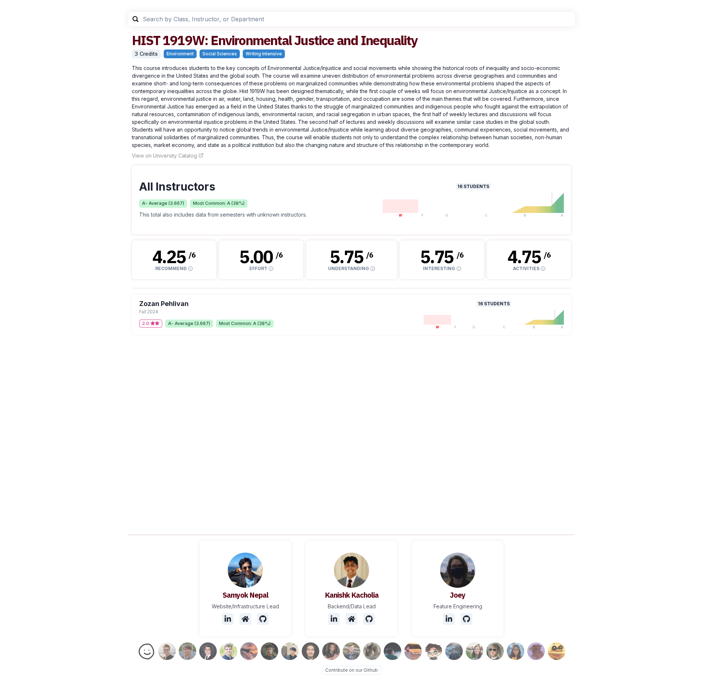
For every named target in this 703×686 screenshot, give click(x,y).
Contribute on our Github (351, 670)
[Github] (263, 619)
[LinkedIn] (228, 619)
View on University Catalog (164, 155)
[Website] (245, 619)
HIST (146, 40)
